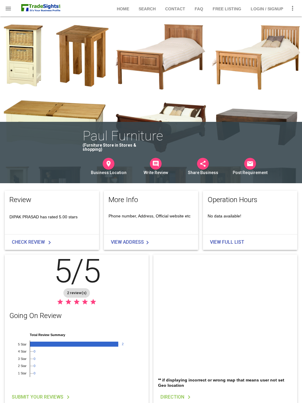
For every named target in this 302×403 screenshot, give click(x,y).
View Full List (227, 242)
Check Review (32, 242)
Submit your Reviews (42, 397)
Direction (176, 397)
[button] (8, 8)
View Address (131, 242)
